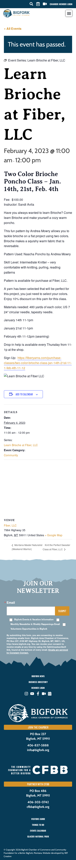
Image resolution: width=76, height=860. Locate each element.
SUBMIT (62, 611)
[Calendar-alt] (50, 694)
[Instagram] (26, 694)
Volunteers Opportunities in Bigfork (29, 629)
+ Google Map (53, 535)
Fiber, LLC (10, 525)
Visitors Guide (38, 819)
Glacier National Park (38, 836)
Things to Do (38, 824)
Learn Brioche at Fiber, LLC (21, 445)
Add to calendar (24, 394)
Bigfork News (38, 676)
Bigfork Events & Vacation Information (34, 619)
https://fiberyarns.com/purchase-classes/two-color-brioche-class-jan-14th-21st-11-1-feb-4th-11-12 (38, 362)
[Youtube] (32, 694)
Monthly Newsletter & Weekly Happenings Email (35, 624)
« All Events (12, 28)
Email (11, 602)
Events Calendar (38, 830)
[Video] (44, 694)
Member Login (38, 687)
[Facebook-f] (38, 694)
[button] (31, 4)
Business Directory (38, 682)
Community (11, 455)
